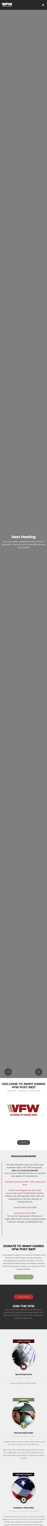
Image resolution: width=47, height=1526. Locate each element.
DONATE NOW (23, 1277)
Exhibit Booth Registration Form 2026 (25, 1190)
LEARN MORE (23, 1297)
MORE (23, 1142)
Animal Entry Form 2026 (25, 1213)
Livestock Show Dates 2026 (24, 1207)
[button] (8, 1072)
